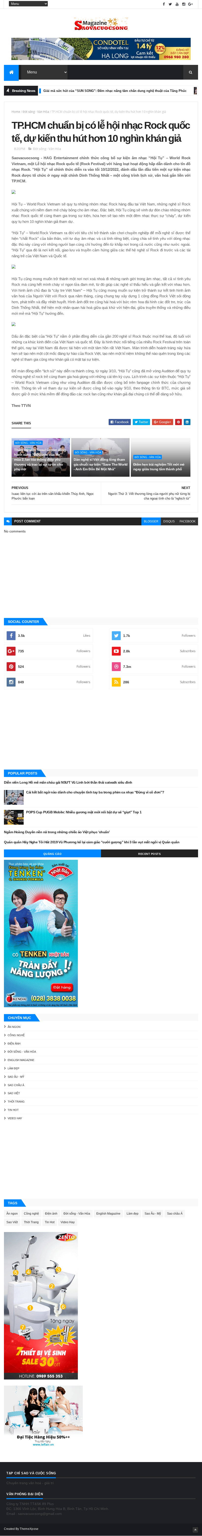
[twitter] (170, 4)
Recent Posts (149, 853)
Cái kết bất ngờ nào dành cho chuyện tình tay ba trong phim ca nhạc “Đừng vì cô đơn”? (95, 792)
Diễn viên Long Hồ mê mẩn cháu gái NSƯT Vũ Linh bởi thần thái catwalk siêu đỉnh (68, 782)
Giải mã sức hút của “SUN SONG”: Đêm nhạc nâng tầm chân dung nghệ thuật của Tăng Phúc (93, 91)
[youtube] (177, 4)
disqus (169, 521)
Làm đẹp (13, 1068)
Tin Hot (13, 1109)
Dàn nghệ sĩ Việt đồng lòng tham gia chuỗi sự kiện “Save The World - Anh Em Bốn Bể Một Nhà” (101, 464)
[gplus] (190, 4)
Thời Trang (16, 1101)
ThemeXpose (29, 1529)
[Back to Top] (195, 1530)
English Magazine (21, 1060)
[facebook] (164, 4)
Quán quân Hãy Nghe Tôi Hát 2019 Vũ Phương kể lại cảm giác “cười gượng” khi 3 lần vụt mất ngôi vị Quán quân (91, 842)
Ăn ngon (14, 1026)
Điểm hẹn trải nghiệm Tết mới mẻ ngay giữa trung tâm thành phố (159, 466)
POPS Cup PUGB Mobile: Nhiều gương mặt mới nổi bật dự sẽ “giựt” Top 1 (83, 812)
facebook (188, 521)
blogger (151, 521)
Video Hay (15, 1118)
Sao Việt (14, 1093)
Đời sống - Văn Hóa (36, 112)
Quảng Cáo (52, 853)
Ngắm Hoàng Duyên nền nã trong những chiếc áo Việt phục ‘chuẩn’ (57, 832)
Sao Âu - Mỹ (16, 1076)
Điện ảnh (191, 91)
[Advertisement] (101, 729)
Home (16, 112)
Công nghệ (16, 1035)
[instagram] (183, 4)
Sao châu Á (16, 1085)
